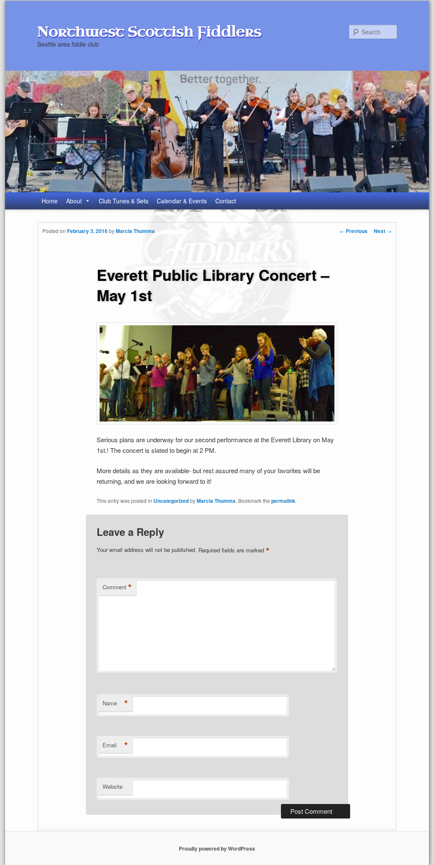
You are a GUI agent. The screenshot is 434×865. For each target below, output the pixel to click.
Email (115, 745)
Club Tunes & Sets (123, 201)
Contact (225, 201)
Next (383, 231)
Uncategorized (171, 501)
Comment (117, 587)
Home (50, 201)
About (74, 201)
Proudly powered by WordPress (217, 848)
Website (112, 786)
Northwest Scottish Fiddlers (149, 31)
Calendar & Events (182, 201)
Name (115, 703)
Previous (353, 231)
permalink (283, 501)
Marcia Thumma (135, 231)
